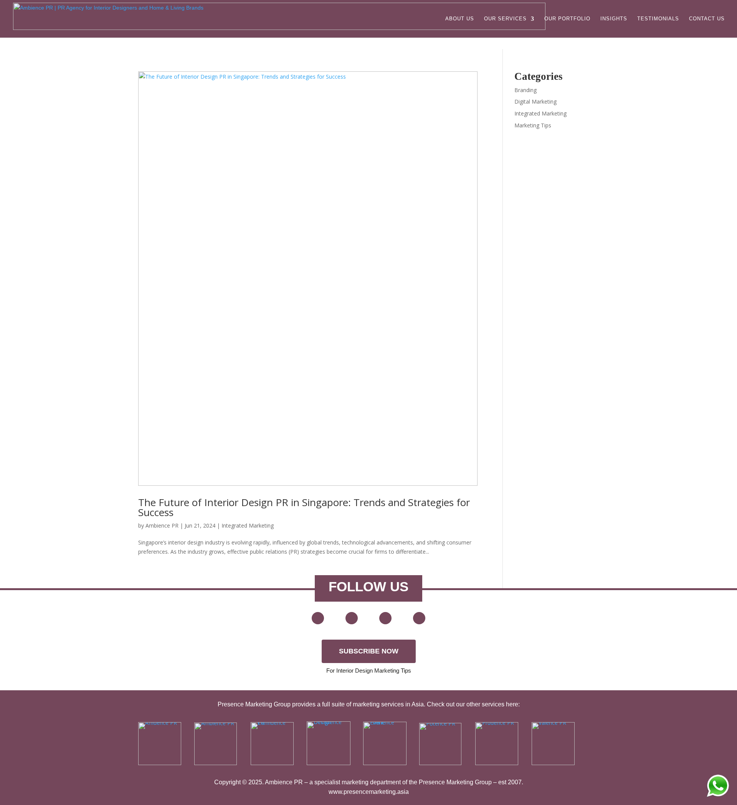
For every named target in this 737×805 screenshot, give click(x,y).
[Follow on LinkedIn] (385, 618)
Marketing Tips (532, 125)
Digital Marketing (535, 101)
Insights (613, 18)
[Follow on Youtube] (318, 618)
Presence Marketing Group (455, 782)
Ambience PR (161, 525)
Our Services (505, 18)
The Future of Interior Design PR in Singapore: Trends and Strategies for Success (304, 507)
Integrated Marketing (247, 525)
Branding (525, 90)
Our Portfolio (567, 18)
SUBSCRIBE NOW (368, 651)
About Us (459, 18)
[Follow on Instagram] (419, 618)
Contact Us (707, 18)
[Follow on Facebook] (351, 618)
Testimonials (658, 18)
